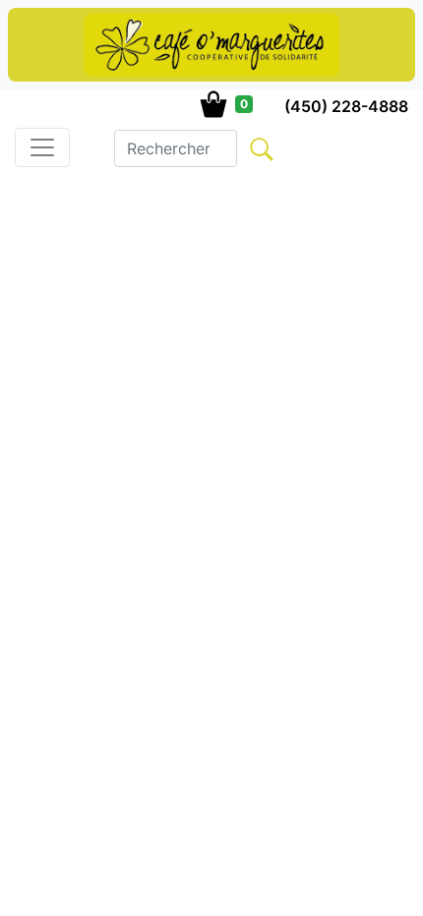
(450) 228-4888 (346, 106)
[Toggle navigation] (42, 147)
